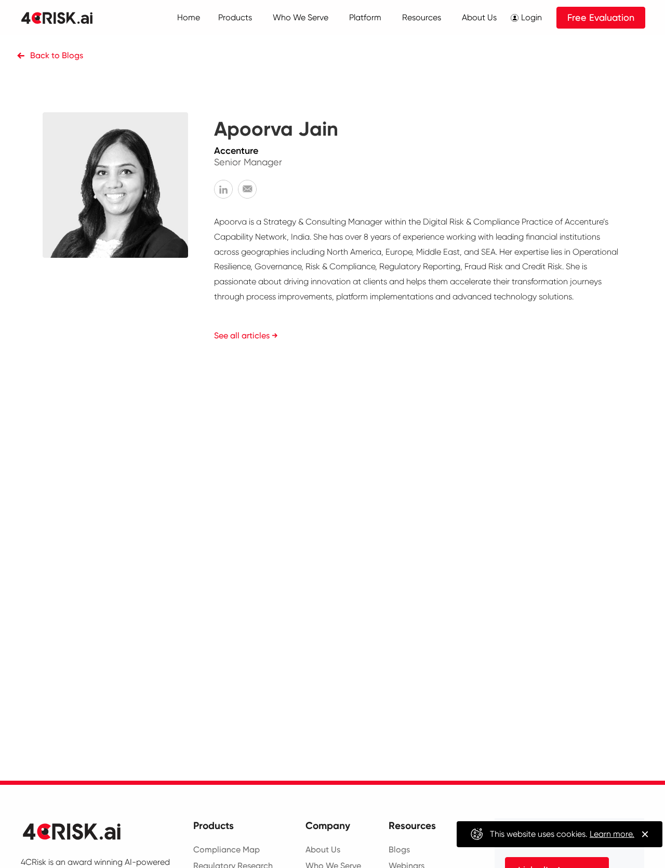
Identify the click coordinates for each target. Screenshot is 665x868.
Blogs (399, 849)
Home (188, 17)
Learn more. (612, 834)
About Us (322, 849)
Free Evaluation (600, 17)
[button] (235, 17)
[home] (68, 17)
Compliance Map (226, 849)
